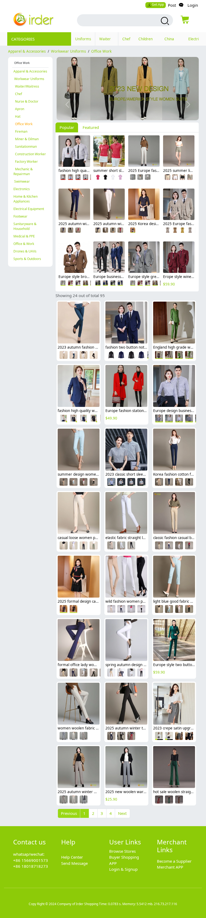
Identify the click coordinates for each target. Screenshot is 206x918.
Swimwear (21, 181)
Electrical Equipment (28, 209)
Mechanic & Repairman (23, 171)
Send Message (74, 863)
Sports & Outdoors (27, 258)
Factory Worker (25, 161)
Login (192, 5)
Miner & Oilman (26, 139)
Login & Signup (123, 869)
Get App (158, 4)
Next (122, 813)
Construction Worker (29, 154)
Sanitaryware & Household (24, 226)
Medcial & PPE (24, 236)
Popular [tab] (67, 127)
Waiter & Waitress (106, 41)
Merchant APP (170, 867)
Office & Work (23, 243)
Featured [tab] (91, 127)
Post (172, 5)
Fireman (20, 131)
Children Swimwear (147, 41)
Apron (18, 109)
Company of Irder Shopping (77, 904)
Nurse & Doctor (25, 101)
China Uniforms (172, 41)
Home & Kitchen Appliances (25, 199)
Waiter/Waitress (26, 86)
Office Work (101, 51)
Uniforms (83, 39)
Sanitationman (25, 146)
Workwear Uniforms (68, 51)
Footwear (20, 216)
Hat (16, 116)
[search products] (164, 21)
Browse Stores (122, 851)
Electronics (21, 189)
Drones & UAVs (24, 251)
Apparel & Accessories (27, 51)
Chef (126, 39)
